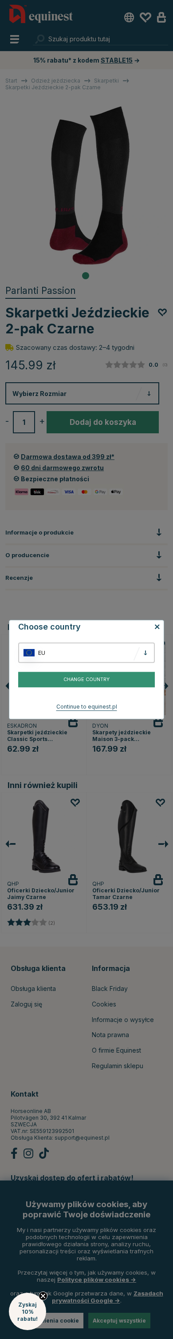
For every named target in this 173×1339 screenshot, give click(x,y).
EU (41, 653)
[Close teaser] (43, 1295)
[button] (27, 1311)
